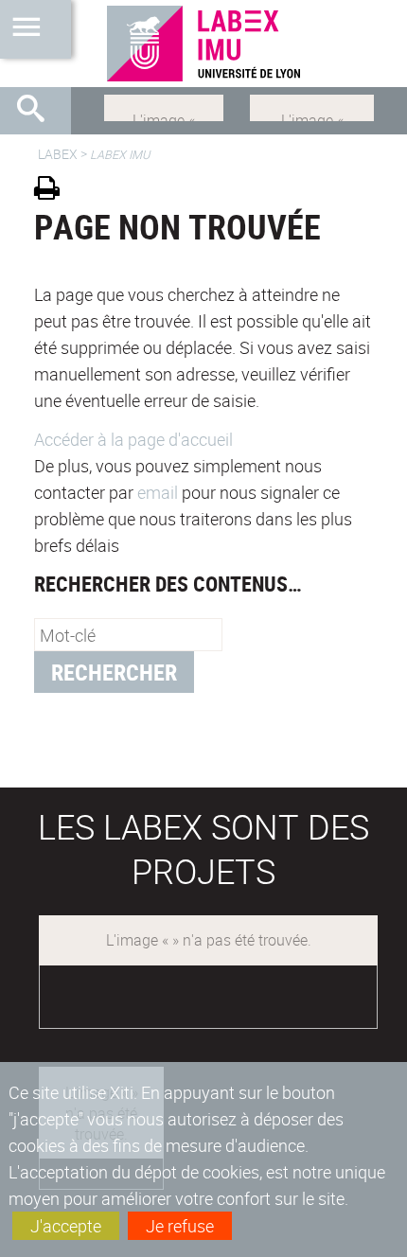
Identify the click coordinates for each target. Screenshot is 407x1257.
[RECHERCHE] (38, 110)
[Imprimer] (53, 190)
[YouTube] (312, 106)
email (157, 492)
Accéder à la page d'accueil (133, 439)
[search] (128, 634)
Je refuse (180, 1225)
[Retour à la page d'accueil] (203, 43)
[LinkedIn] (163, 106)
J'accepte (65, 1225)
